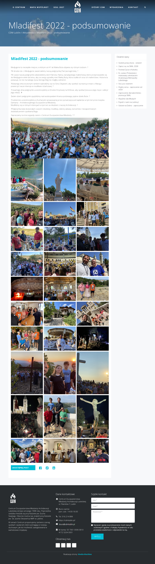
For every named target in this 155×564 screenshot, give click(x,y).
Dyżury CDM (98, 7)
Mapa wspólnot (39, 7)
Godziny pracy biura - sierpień (130, 63)
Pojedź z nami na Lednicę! (128, 102)
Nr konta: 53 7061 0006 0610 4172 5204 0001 (71, 530)
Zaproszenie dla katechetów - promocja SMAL (130, 94)
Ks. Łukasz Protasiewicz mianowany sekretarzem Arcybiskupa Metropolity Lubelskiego (128, 76)
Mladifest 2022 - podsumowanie (39, 58)
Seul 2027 (59, 7)
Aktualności (29, 32)
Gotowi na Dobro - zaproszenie (130, 105)
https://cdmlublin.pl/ (67, 520)
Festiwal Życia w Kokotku (128, 69)
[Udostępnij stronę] (40, 468)
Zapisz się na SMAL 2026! (128, 66)
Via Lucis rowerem (125, 84)
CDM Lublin (14, 32)
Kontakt (133, 7)
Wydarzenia (116, 7)
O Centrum (19, 7)
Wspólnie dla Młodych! (127, 99)
